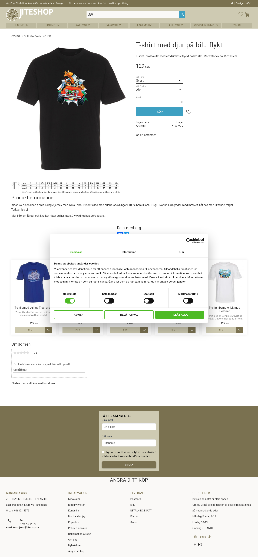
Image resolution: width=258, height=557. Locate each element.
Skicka (129, 464)
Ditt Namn (107, 436)
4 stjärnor (24, 352)
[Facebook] (195, 544)
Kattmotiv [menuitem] (83, 25)
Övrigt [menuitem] (237, 25)
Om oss (72, 539)
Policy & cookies (77, 528)
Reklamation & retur (79, 533)
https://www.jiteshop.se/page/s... (85, 215)
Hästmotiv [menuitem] (52, 25)
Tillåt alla (179, 314)
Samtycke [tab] (76, 251)
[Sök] (182, 14)
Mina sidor (74, 499)
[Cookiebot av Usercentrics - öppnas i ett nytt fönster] (188, 240)
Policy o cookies (142, 456)
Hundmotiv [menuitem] (21, 25)
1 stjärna (14, 352)
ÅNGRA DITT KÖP (129, 480)
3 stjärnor (21, 352)
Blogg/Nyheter (76, 504)
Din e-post (107, 420)
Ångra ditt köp (76, 551)
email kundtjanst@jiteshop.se (22, 527)
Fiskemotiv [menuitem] (144, 25)
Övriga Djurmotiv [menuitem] (206, 25)
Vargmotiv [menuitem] (114, 25)
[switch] (109, 301)
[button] (241, 14)
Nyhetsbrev (74, 545)
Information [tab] (129, 251)
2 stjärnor (18, 352)
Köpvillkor (73, 522)
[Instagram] (200, 544)
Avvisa (78, 314)
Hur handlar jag (76, 516)
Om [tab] (181, 251)
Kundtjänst (74, 510)
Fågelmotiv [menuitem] (175, 25)
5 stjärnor (27, 352)
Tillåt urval (129, 314)
